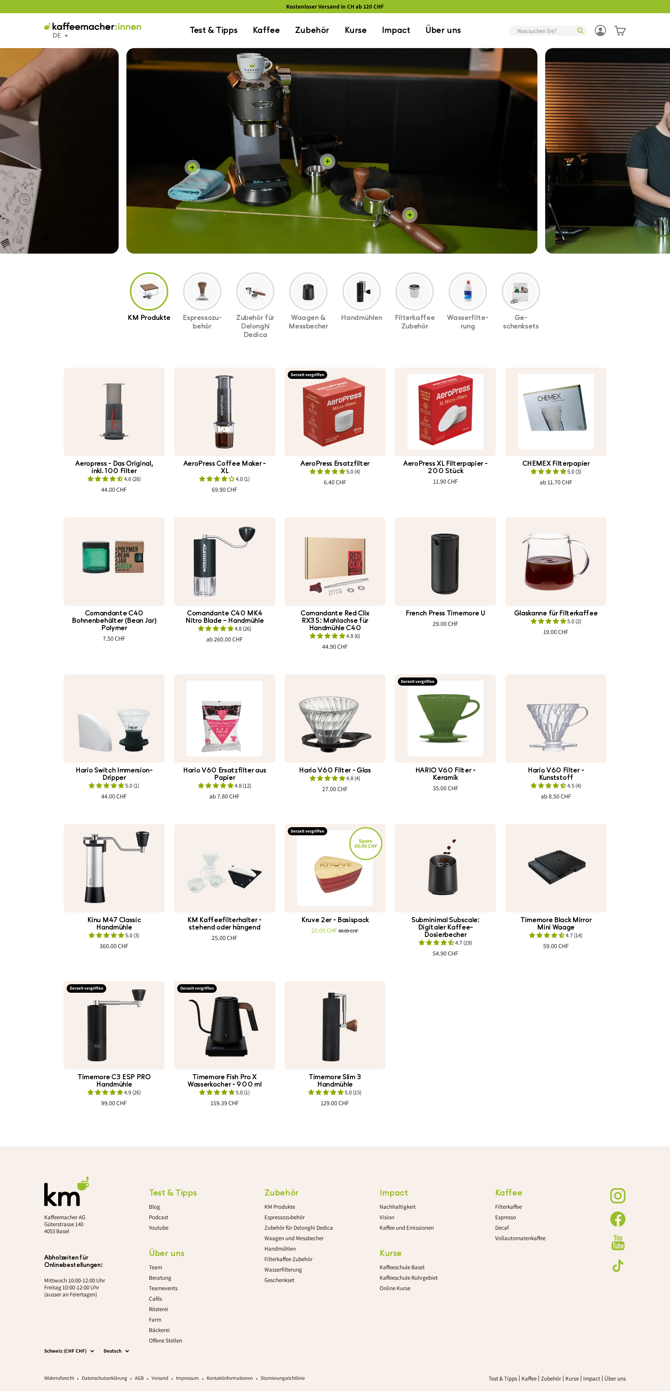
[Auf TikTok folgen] (618, 1265)
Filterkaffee (508, 1207)
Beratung (160, 1277)
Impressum (187, 1378)
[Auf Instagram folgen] (618, 1196)
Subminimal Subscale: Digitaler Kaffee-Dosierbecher (445, 927)
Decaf (502, 1227)
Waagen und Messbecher (294, 1238)
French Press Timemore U (445, 613)
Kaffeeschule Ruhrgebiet (409, 1277)
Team (155, 1267)
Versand (160, 1378)
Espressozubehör (284, 1217)
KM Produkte (279, 1207)
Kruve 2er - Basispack (335, 920)
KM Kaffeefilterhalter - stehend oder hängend (224, 923)
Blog (154, 1207)
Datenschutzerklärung (104, 1378)
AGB (139, 1378)
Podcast (158, 1217)
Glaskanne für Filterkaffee (556, 613)
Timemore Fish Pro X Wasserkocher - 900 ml (224, 1080)
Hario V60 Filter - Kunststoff (556, 774)
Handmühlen (280, 1248)
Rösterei (158, 1309)
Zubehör (312, 30)
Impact (396, 30)
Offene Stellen (165, 1340)
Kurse (356, 30)
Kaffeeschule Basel (402, 1267)
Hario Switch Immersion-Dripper (114, 774)
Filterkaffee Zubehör (288, 1259)
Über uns (443, 30)
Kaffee (266, 30)
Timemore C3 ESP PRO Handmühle (114, 1080)
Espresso (505, 1217)
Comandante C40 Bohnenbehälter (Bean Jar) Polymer (114, 621)
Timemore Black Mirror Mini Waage (555, 923)
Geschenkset (279, 1280)
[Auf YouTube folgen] (618, 1242)
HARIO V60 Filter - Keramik (445, 774)
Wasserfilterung (283, 1269)
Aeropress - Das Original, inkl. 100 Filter (114, 467)
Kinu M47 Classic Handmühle (114, 923)
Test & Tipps (213, 30)
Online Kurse (395, 1288)
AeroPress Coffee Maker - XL (224, 467)
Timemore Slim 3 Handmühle (335, 1080)
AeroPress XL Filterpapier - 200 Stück (445, 467)
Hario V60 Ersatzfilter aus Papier (224, 774)
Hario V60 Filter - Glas (335, 770)
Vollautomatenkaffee (520, 1238)
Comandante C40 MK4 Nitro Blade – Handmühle (224, 617)
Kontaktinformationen (230, 1378)
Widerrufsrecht (59, 1378)
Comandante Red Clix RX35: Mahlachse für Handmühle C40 (335, 621)
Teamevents (163, 1288)
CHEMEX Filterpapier (556, 463)
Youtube (158, 1227)
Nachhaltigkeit (398, 1207)
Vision (387, 1217)
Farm (155, 1319)
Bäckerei (159, 1330)
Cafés (155, 1298)
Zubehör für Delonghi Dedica (298, 1227)
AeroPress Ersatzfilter (335, 463)
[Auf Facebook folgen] (618, 1219)
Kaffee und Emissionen (407, 1227)
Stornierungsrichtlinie (283, 1378)
